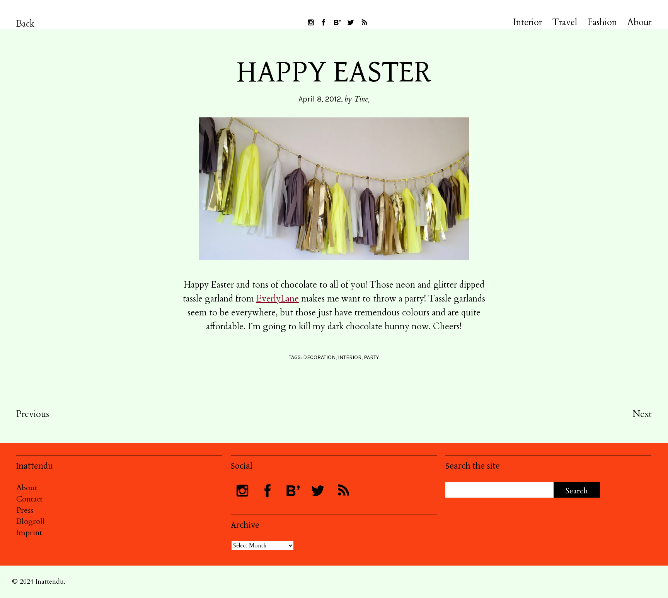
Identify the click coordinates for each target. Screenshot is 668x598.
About (639, 22)
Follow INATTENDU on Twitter (350, 22)
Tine (361, 99)
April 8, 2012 (319, 99)
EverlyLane (277, 299)
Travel (564, 22)
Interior (527, 22)
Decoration (319, 357)
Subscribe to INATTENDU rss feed (364, 22)
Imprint (29, 532)
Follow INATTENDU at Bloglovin (337, 22)
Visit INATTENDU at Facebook (323, 22)
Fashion (602, 22)
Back (25, 24)
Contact (29, 499)
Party (371, 357)
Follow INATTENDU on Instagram (311, 22)
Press (24, 510)
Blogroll (30, 521)
